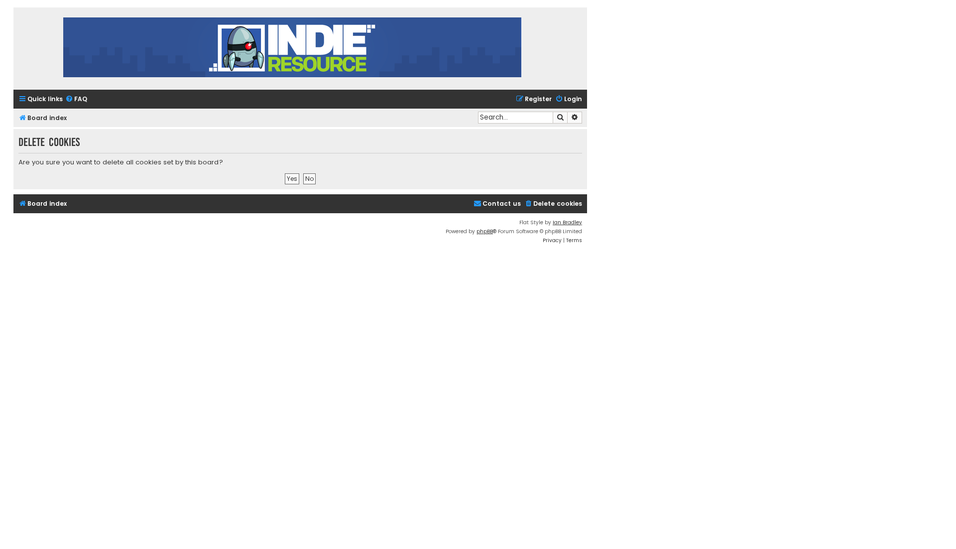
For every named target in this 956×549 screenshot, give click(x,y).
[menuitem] (76, 99)
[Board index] (292, 48)
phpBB (485, 231)
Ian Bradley (567, 222)
